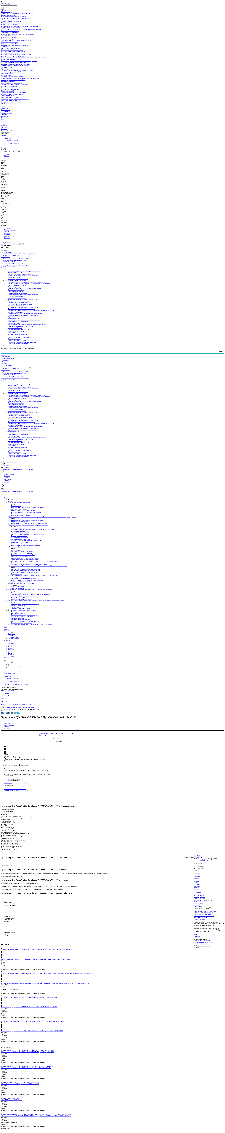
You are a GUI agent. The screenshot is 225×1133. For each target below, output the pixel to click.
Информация (198, 892)
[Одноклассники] (4, 713)
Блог (195, 882)
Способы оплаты (8, 783)
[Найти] (2, 8)
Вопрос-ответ (198, 906)
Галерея (196, 884)
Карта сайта (197, 901)
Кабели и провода (16, 506)
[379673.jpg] (58, 735)
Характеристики (9, 725)
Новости (6, 230)
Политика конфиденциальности (203, 942)
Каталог (10, 501)
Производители (198, 903)
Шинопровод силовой (18, 613)
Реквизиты (197, 887)
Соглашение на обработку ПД (203, 900)
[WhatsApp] (14, 713)
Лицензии (197, 886)
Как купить (11, 634)
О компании (197, 876)
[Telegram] (19, 713)
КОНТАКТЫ (198, 856)
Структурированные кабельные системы (23, 578)
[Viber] (12, 713)
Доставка (7, 728)
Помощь (196, 905)
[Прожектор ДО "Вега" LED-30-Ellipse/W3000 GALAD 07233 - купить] (58, 733)
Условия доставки (199, 897)
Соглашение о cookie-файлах (202, 944)
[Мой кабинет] (1, 493)
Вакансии (13, 230)
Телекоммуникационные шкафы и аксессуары (25, 604)
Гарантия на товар (199, 898)
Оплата (6, 726)
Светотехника (15, 550)
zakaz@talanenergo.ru (8, 150)
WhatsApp (7, 156)
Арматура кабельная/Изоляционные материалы (25, 569)
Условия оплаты (199, 895)
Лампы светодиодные (17, 586)
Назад (11, 499)
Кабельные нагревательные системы (22, 593)
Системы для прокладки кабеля (20, 528)
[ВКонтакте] (2, 713)
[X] (9, 713)
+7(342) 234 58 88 (6, 465)
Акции (3, 355)
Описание (7, 723)
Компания (11, 643)
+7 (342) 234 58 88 (6, 130)
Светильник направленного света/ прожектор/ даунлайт (16, 790)
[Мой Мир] (7, 713)
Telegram (6, 154)
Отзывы (196, 879)
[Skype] (16, 713)
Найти (196, 947)
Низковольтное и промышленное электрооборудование (27, 520)
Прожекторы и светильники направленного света (15, 789)
